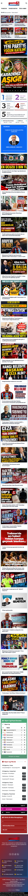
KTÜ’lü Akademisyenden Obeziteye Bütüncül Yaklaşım (12, 214)
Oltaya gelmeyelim (23, 98)
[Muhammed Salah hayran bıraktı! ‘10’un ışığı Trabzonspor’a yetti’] (14, 641)
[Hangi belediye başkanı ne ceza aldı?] (14, 372)
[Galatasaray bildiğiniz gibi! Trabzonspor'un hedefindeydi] (14, 287)
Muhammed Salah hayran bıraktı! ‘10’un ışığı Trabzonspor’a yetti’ (12, 651)
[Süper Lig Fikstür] (25, 761)
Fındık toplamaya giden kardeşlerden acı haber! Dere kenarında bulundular (13, 235)
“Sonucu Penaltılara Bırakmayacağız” (12, 12)
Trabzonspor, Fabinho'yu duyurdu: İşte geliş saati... (12, 630)
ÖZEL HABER (22, 8)
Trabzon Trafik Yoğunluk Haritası (19, 866)
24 (25, 55)
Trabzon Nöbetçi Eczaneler (7, 862)
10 (25, 90)
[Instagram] (13, 854)
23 (24, 55)
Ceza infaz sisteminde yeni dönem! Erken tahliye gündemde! (13, 444)
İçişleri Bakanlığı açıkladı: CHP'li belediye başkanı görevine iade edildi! (13, 505)
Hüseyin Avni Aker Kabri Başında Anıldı (12, 485)
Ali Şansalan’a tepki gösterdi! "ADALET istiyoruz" (12, 590)
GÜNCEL (8, 103)
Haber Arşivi (19, 874)
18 (19, 55)
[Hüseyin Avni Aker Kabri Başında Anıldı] (14, 476)
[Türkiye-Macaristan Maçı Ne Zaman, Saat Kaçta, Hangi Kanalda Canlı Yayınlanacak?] (14, 558)
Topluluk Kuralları (14, 881)
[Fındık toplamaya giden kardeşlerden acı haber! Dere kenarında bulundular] (14, 224)
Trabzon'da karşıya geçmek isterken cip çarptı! (13, 548)
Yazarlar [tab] (6, 126)
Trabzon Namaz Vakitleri (7, 866)
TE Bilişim (17, 890)
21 (22, 55)
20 (21, 55)
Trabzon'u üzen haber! (23, 107)
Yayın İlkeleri (22, 879)
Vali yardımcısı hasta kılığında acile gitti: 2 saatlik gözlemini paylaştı (16, 115)
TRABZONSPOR (12, 8)
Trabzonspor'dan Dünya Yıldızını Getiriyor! (13, 693)
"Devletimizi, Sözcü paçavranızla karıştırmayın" (11, 465)
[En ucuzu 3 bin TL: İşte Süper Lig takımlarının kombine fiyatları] (14, 161)
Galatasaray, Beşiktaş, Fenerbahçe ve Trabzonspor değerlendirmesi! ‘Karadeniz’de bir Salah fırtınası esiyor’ (12, 319)
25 (26, 55)
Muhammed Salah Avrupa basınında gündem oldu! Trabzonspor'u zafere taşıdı (13, 256)
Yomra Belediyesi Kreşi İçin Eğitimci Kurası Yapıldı (13, 193)
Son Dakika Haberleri (8, 874)
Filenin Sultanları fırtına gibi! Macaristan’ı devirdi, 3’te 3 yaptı (13, 361)
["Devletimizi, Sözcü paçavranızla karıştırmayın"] (14, 454)
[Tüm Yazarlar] (25, 126)
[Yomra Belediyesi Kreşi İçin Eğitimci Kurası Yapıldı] (14, 182)
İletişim (13, 879)
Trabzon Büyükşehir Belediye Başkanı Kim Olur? (14, 884)
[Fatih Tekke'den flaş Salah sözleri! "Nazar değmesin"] (14, 703)
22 (23, 55)
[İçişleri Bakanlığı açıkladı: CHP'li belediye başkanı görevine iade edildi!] (14, 495)
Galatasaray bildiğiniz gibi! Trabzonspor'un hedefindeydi (14, 298)
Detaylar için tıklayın (14, 756)
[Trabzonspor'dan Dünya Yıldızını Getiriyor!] (14, 683)
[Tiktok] (15, 854)
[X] (10, 854)
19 (20, 55)
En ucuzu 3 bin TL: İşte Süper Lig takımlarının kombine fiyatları (14, 171)
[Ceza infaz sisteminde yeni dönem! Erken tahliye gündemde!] (14, 433)
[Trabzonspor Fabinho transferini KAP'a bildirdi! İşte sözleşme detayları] (14, 412)
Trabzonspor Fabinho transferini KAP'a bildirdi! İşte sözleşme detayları (12, 423)
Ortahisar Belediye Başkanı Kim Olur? (13, 882)
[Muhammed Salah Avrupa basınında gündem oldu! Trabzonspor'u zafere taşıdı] (14, 245)
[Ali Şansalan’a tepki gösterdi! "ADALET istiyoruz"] (14, 579)
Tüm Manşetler (19, 869)
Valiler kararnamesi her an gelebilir (10, 107)
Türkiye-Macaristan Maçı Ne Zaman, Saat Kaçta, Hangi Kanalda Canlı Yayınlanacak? (13, 569)
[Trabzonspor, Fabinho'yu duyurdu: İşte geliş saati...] (14, 620)
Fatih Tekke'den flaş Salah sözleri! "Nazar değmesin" (13, 713)
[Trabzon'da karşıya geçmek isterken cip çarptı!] (14, 537)
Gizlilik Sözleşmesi (6, 879)
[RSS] (18, 854)
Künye (17, 879)
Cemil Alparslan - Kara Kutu (14, 147)
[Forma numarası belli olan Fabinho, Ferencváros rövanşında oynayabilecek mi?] (14, 391)
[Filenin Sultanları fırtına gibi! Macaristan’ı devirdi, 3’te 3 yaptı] (14, 351)
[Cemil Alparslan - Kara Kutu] (14, 140)
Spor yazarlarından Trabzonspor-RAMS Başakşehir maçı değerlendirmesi (12, 672)
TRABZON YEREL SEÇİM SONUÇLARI (14, 885)
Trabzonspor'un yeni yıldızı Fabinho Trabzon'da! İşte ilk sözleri (11, 526)
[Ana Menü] (1, 3)
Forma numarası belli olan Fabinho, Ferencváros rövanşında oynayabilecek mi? (14, 402)
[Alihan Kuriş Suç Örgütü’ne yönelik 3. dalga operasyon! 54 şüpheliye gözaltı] (14, 266)
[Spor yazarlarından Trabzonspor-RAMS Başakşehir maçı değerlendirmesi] (14, 662)
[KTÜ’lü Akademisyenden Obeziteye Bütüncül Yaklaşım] (14, 203)
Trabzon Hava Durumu (19, 862)
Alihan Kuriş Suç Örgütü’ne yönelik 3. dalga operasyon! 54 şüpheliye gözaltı (13, 277)
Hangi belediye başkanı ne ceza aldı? (12, 381)
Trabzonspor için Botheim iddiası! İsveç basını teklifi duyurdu (9, 98)
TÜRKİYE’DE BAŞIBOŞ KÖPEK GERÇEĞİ (14, 130)
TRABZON (4, 8)
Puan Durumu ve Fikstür (6, 870)
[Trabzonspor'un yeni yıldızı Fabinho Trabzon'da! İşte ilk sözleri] (14, 516)
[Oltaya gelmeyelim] (14, 600)
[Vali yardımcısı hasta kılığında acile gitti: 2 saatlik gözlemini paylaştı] (14, 330)
